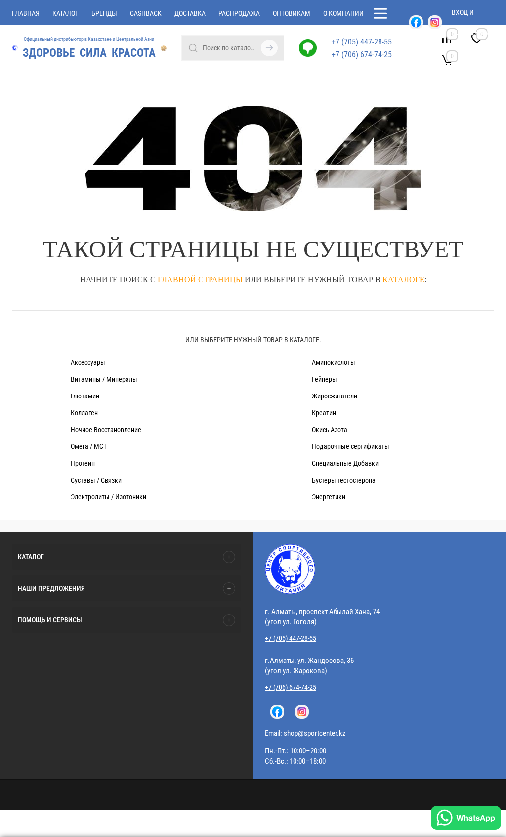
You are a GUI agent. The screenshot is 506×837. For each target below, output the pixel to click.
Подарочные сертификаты (350, 446)
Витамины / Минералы (104, 379)
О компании (343, 13)
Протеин (83, 463)
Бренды (104, 13)
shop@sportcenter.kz (315, 733)
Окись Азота (329, 430)
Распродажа (239, 13)
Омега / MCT (89, 446)
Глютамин (85, 396)
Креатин (324, 413)
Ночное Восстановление (106, 430)
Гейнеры (324, 379)
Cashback (146, 13)
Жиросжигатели (334, 396)
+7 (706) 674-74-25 (362, 54)
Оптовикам (291, 13)
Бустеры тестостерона (344, 480)
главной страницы (200, 279)
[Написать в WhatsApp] (466, 819)
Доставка (190, 13)
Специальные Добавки (345, 463)
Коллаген (84, 413)
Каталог (65, 13)
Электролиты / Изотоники (108, 497)
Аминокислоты (333, 362)
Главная (26, 13)
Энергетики (328, 497)
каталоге (403, 279)
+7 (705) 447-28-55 (290, 638)
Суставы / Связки (96, 480)
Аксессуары (88, 362)
